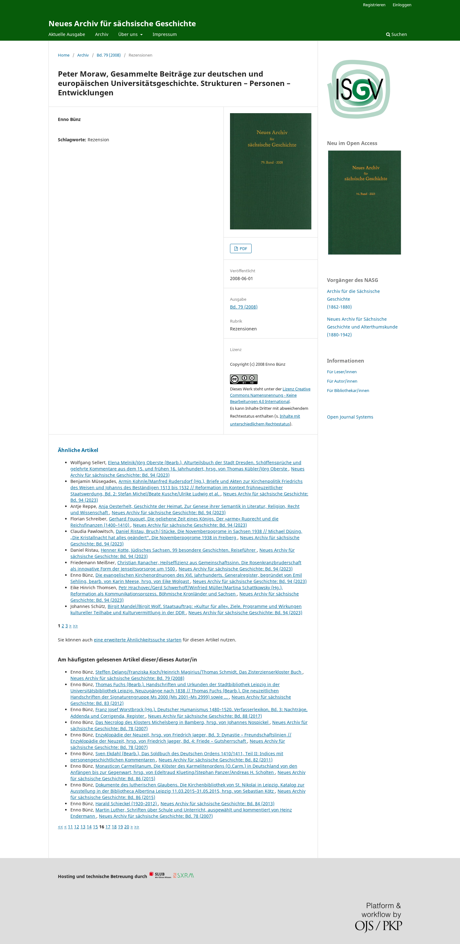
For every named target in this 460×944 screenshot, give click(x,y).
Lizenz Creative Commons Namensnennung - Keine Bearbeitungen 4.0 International (270, 395)
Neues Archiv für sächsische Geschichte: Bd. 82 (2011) (216, 760)
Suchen (398, 34)
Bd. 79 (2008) (109, 55)
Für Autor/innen (342, 381)
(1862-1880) (339, 307)
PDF (243, 248)
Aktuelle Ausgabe (67, 34)
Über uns (128, 34)
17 (107, 827)
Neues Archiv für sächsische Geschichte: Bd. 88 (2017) (205, 716)
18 (114, 827)
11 (70, 827)
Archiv (101, 34)
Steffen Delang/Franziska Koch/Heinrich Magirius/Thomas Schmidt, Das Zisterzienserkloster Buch (199, 672)
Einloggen (402, 5)
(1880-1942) (339, 335)
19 (120, 827)
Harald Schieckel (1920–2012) (126, 803)
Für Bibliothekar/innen (348, 390)
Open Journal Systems (350, 417)
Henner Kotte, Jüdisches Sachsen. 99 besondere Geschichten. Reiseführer (179, 550)
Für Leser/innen (342, 371)
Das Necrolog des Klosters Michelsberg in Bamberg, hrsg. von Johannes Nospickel (182, 722)
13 (82, 827)
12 (76, 827)
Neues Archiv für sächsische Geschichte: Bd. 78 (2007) (156, 816)
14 (89, 827)
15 (95, 827)
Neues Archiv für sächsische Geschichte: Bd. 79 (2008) (127, 678)
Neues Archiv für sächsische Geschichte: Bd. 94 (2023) (169, 512)
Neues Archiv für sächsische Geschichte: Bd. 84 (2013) (217, 803)
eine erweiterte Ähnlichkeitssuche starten (137, 640)
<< (60, 827)
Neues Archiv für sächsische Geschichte (122, 23)
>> (75, 626)
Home (63, 55)
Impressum (165, 34)
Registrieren (374, 5)
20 (126, 827)
